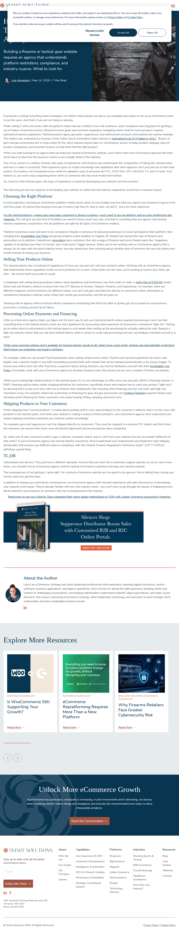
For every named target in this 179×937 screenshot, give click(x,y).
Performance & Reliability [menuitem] (90, 877)
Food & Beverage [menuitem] (142, 870)
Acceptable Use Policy (35, 236)
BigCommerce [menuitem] (117, 861)
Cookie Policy (135, 17)
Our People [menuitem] (65, 865)
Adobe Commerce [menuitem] (119, 872)
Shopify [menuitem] (114, 883)
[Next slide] (18, 758)
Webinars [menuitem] (168, 870)
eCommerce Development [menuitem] (90, 861)
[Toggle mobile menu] (173, 5)
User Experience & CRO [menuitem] (89, 856)
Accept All (123, 32)
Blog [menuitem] (165, 856)
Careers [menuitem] (63, 879)
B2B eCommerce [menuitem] (142, 865)
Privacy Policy (115, 17)
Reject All (152, 32)
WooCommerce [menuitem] (118, 877)
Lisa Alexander (20, 80)
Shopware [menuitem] (115, 856)
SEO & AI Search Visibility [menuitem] (90, 872)
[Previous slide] (7, 758)
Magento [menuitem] (114, 866)
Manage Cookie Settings (94, 32)
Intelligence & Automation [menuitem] (90, 866)
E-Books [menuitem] (167, 876)
